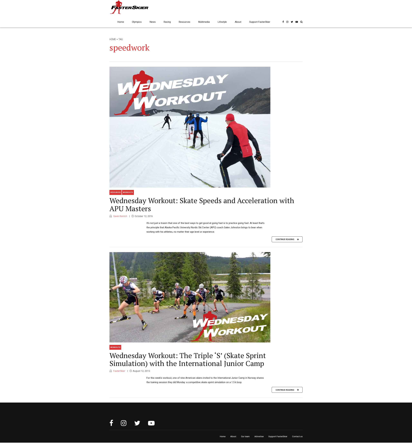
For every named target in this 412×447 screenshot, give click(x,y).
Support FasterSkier (259, 21)
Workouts (128, 192)
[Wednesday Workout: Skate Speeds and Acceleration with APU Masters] (206, 127)
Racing (167, 21)
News (153, 21)
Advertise (259, 436)
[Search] (301, 22)
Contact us (297, 436)
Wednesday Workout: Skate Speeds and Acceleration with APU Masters (201, 204)
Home (120, 21)
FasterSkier (119, 371)
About (238, 21)
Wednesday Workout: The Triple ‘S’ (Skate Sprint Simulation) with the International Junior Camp (187, 359)
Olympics (137, 21)
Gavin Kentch (120, 216)
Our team (245, 436)
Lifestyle (222, 21)
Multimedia (204, 21)
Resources (184, 21)
